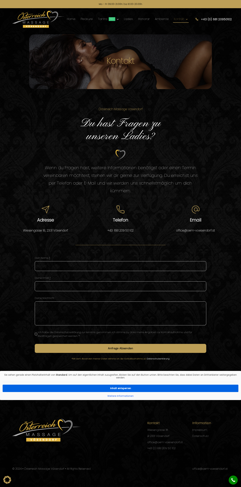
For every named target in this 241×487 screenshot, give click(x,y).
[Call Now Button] (233, 480)
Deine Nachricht (44, 298)
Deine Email (43, 278)
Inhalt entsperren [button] (120, 388)
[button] (7, 480)
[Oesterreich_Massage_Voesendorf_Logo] (38, 11)
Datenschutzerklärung (158, 358)
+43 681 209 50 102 (120, 230)
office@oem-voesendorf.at (195, 230)
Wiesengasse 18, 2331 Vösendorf (45, 230)
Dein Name (42, 258)
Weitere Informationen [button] (120, 396)
